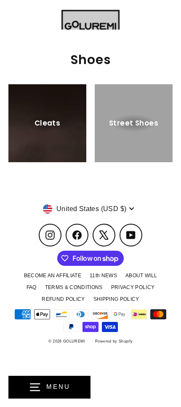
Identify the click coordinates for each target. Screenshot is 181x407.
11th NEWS (103, 275)
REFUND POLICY (63, 299)
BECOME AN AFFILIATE (52, 275)
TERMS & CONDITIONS (74, 287)
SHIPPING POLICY (116, 299)
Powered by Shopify (114, 341)
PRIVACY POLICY (133, 287)
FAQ (32, 287)
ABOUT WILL (141, 275)
